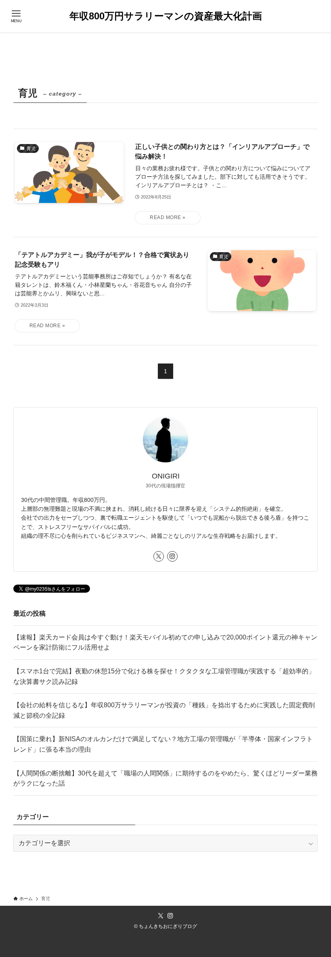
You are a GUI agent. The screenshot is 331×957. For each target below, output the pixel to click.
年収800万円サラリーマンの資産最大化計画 (165, 16)
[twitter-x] (158, 556)
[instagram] (172, 556)
